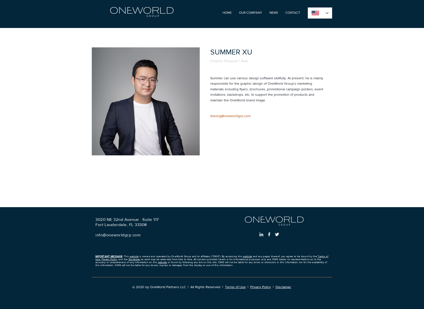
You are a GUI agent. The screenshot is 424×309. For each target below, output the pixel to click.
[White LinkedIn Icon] (261, 234)
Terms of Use (235, 287)
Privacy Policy (109, 259)
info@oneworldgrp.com (118, 234)
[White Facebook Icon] (269, 234)
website (134, 256)
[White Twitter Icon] (277, 234)
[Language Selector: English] (320, 13)
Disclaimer (134, 259)
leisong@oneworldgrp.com (230, 116)
